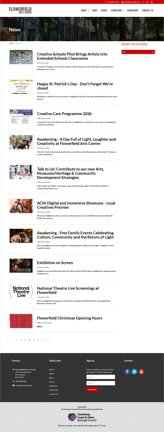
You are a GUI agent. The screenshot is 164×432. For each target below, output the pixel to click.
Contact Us (147, 10)
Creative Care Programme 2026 (64, 113)
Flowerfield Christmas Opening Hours (69, 318)
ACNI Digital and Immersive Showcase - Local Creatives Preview (76, 205)
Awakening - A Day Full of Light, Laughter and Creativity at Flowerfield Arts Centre (76, 141)
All (124, 52)
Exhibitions (53, 386)
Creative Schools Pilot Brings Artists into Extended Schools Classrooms (72, 56)
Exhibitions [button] (116, 10)
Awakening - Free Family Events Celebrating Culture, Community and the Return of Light (75, 234)
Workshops (132, 10)
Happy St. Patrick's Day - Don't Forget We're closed (75, 85)
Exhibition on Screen (55, 262)
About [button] (84, 10)
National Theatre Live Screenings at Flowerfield (68, 290)
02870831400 (21, 381)
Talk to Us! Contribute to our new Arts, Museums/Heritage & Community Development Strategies (70, 173)
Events (104, 10)
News (95, 10)
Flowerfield (20, 7)
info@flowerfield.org (23, 385)
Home (11, 43)
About (51, 374)
